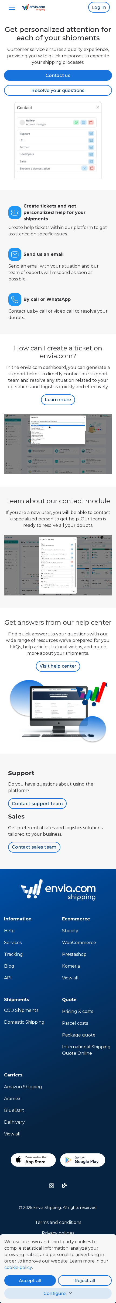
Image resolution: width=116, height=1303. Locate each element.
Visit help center (58, 666)
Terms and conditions (58, 1222)
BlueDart (14, 1110)
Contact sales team (34, 847)
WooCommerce (79, 942)
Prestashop (74, 954)
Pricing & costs (77, 1011)
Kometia (71, 966)
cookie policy (18, 1267)
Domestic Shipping (24, 1022)
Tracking (13, 954)
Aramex (12, 1098)
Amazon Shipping (23, 1086)
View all (70, 977)
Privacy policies (58, 1233)
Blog (9, 966)
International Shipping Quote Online (86, 1050)
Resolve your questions (57, 90)
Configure (54, 1293)
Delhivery (14, 1122)
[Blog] (64, 1185)
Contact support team (37, 803)
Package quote (78, 1035)
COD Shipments (21, 1010)
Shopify (70, 930)
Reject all (84, 1280)
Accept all (30, 1280)
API (8, 977)
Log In (99, 7)
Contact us (58, 75)
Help (9, 930)
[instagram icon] (51, 1185)
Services (13, 942)
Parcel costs (75, 1023)
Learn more (58, 399)
